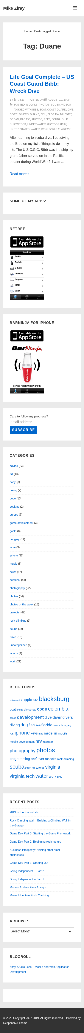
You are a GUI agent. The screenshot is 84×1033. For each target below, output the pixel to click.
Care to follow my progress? (29, 416)
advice (14, 466)
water (35, 129)
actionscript (16, 700)
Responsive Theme (15, 1023)
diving (15, 725)
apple (27, 700)
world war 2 (50, 129)
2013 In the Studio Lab (24, 812)
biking (13, 490)
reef (47, 119)
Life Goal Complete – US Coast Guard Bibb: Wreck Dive (42, 84)
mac (41, 733)
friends (57, 725)
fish (43, 114)
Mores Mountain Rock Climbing (29, 895)
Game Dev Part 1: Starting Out (29, 862)
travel (13, 637)
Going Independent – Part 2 (27, 871)
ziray (59, 777)
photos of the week (21, 604)
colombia (58, 709)
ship (64, 119)
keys (34, 733)
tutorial (40, 767)
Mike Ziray (14, 8)
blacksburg (54, 698)
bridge (20, 709)
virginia (52, 767)
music (13, 563)
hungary (15, 539)
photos (44, 104)
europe (14, 514)
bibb (35, 109)
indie (13, 547)
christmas (30, 709)
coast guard (56, 109)
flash (38, 725)
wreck (66, 129)
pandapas (48, 742)
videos (66, 104)
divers (24, 114)
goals (33, 104)
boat (42, 109)
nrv (39, 741)
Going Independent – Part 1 (27, 879)
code (13, 498)
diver (14, 114)
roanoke (50, 759)
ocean (14, 119)
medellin (50, 733)
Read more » (20, 174)
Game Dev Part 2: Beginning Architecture (35, 841)
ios (12, 733)
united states (20, 129)
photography (17, 588)
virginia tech (22, 776)
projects (15, 612)
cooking (14, 506)
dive (70, 109)
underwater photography (46, 124)
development (30, 717)
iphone (14, 555)
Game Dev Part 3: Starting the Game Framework (40, 833)
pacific (25, 119)
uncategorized (18, 645)
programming (20, 759)
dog (24, 724)
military (65, 114)
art (11, 474)
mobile (62, 733)
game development (21, 522)
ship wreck (18, 124)
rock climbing (18, 620)
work (13, 661)
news (13, 571)
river (40, 759)
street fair (30, 767)
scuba (55, 104)
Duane (34, 114)
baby (13, 482)
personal (15, 579)
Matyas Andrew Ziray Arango (27, 887)
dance (13, 718)
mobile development (22, 741)
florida (53, 114)
